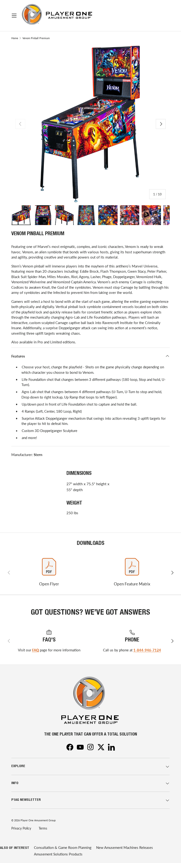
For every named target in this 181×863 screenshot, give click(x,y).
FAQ (35, 650)
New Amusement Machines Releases (124, 847)
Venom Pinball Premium (36, 38)
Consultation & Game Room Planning (62, 847)
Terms (43, 828)
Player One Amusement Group (38, 820)
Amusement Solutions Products (58, 854)
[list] (90, 124)
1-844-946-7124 (147, 650)
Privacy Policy (21, 828)
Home (14, 38)
